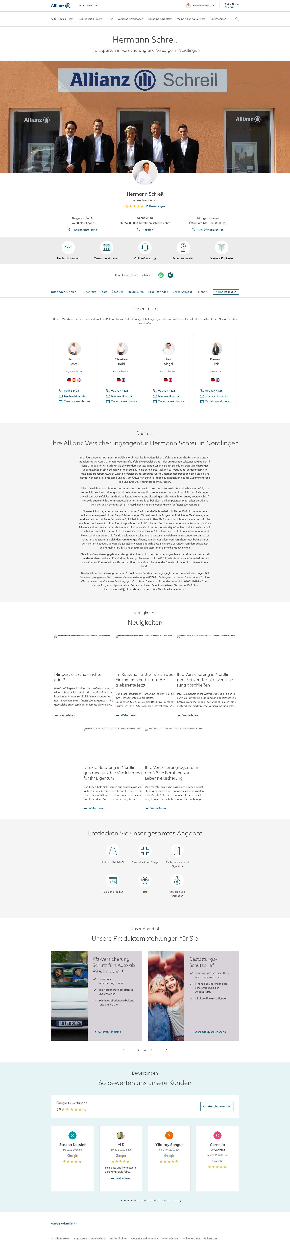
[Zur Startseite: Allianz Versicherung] (60, 5)
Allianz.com (211, 1238)
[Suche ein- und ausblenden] (236, 19)
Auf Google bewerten (217, 1106)
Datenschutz (98, 1238)
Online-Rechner (191, 1238)
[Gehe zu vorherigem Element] (111, 1200)
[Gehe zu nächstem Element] (179, 1200)
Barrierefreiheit (118, 1238)
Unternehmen (170, 1238)
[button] (145, 173)
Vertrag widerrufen (62, 1223)
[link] (145, 250)
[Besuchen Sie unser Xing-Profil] (170, 275)
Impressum (80, 1238)
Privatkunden (86, 5)
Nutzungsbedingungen (144, 1238)
